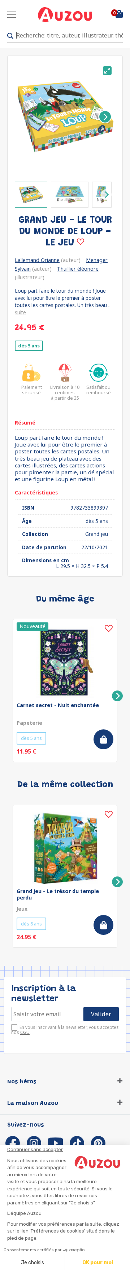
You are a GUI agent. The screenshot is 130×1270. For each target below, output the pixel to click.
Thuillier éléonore (78, 268)
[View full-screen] (107, 70)
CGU (25, 1032)
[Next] (105, 116)
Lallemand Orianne (37, 260)
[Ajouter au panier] (103, 739)
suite (20, 312)
